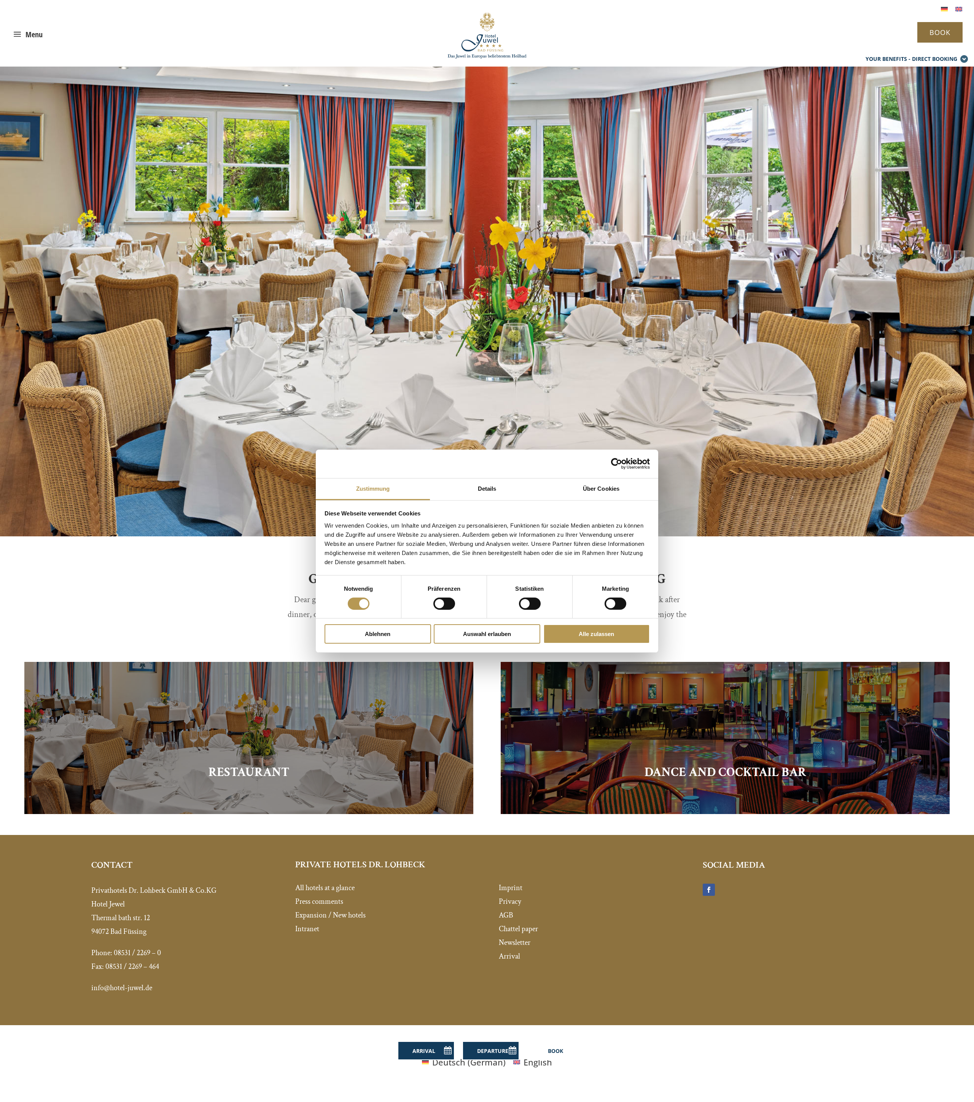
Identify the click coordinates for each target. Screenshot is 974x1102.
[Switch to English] (959, 8)
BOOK (939, 32)
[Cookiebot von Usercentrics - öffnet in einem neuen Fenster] (616, 463)
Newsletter (514, 943)
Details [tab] (487, 488)
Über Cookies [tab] (601, 488)
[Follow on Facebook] (709, 890)
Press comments (319, 901)
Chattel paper (518, 929)
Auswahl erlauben (487, 634)
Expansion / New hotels (330, 915)
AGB (506, 915)
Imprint (510, 888)
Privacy (510, 901)
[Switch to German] (944, 8)
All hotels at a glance (325, 888)
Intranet (307, 929)
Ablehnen (377, 634)
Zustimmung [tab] (373, 488)
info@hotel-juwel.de (121, 988)
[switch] (444, 604)
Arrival (509, 956)
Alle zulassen (596, 634)
